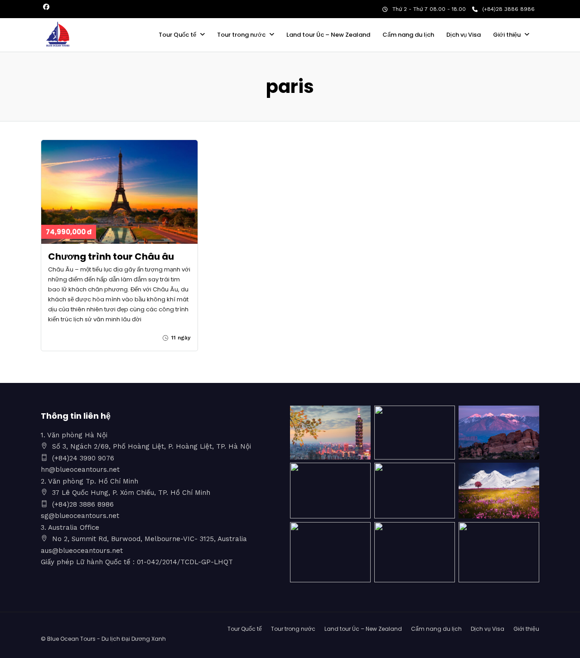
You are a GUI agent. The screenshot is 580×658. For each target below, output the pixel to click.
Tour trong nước (241, 34)
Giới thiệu (507, 34)
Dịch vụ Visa (463, 34)
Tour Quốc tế (177, 34)
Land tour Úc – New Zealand (328, 34)
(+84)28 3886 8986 (508, 9)
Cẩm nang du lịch (408, 34)
